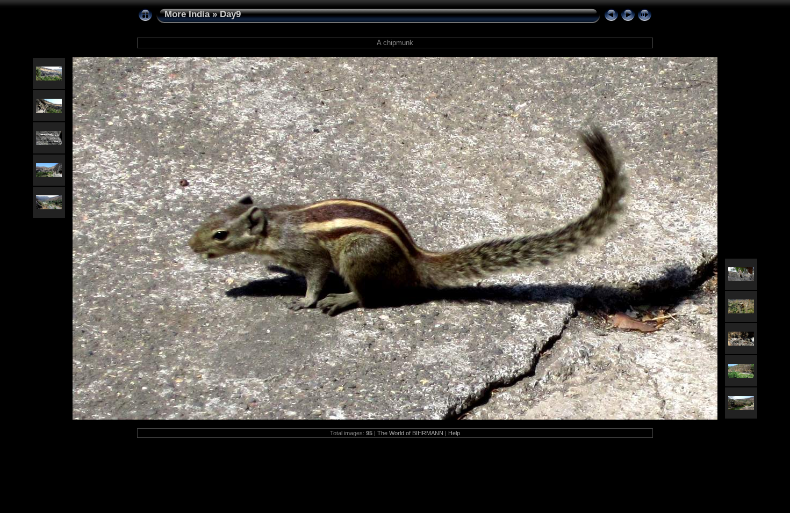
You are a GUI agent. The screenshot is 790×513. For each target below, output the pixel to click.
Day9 (230, 14)
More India (187, 14)
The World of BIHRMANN (410, 433)
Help (454, 433)
